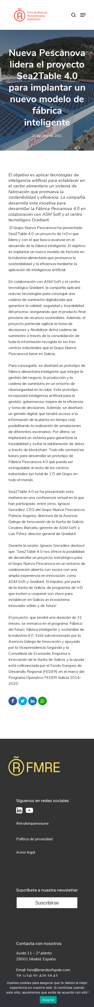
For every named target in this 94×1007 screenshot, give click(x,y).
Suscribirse (47, 902)
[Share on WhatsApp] (42, 701)
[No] (88, 991)
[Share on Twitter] (22, 701)
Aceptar (48, 1000)
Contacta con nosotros (38, 943)
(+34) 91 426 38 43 (40, 975)
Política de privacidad (34, 838)
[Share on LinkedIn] (32, 701)
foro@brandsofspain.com (48, 969)
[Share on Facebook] (12, 701)
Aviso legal (25, 852)
